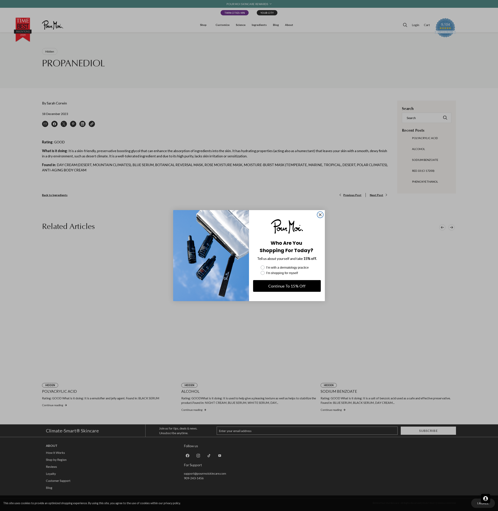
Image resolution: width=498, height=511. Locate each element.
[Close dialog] (320, 215)
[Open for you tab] (485, 498)
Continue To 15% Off (287, 286)
